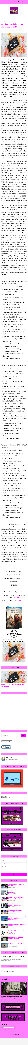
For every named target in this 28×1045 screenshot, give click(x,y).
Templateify (16, 1034)
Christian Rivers (9, 21)
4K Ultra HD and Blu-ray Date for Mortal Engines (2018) (12, 685)
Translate (10, 1029)
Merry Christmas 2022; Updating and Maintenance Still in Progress (11, 997)
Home (2, 21)
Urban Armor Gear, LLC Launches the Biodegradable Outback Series (15, 911)
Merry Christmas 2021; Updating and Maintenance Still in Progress (15, 938)
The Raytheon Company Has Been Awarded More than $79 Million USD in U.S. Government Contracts (17, 918)
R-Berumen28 (9, 757)
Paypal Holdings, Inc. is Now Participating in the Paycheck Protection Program (16, 904)
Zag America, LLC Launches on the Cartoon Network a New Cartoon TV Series (17, 944)
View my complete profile (10, 760)
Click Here (20, 592)
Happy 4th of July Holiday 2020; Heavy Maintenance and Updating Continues (16, 898)
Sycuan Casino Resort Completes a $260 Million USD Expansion (16, 885)
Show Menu (5, 2)
